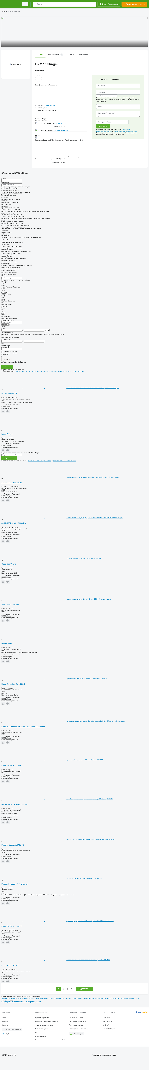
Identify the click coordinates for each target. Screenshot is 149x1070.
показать (7, 359)
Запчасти (107, 998)
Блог (37, 1032)
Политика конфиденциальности (46, 1021)
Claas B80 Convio (8, 564)
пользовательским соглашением (125, 131)
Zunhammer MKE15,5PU (11, 483)
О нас (4, 1017)
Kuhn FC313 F (7, 434)
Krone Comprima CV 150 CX (13, 684)
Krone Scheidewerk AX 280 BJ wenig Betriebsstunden (23, 727)
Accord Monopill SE (9, 393)
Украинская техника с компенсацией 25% (50, 1040)
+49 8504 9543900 (61, 130)
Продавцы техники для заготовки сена (15, 1002)
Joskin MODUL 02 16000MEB (13, 523)
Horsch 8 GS (6, 643)
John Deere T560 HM (10, 604)
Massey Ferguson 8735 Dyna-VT (14, 884)
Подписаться (9, 458)
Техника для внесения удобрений (67, 998)
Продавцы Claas (35, 1002)
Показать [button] (50, 123)
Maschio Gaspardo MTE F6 (12, 845)
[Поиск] (34, 4)
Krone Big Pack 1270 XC (11, 765)
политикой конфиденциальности (39, 461)
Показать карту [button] (73, 157)
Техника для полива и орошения (92, 998)
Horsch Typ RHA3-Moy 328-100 (14, 804)
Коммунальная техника (46, 998)
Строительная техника (30, 998)
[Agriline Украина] (10, 4)
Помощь (5, 1021)
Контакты (5, 1025)
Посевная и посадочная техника (123, 998)
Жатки (137, 998)
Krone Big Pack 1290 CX (11, 926)
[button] (47, 110)
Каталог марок (40, 1036)
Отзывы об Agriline (42, 1029)
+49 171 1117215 (60, 123)
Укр (3, 1034)
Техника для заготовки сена (11, 998)
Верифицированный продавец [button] (46, 85)
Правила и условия (42, 1017)
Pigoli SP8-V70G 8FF (10, 965)
